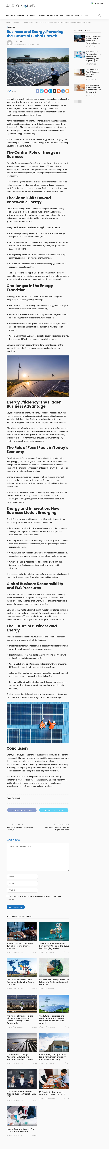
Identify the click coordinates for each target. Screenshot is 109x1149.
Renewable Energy (15, 15)
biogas (63, 556)
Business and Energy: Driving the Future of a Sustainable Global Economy (54, 982)
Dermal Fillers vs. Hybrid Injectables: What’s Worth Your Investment (93, 88)
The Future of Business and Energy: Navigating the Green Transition (20, 982)
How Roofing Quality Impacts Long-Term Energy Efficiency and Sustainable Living (52, 1057)
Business (31, 15)
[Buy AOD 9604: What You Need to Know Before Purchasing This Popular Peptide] (79, 54)
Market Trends (82, 15)
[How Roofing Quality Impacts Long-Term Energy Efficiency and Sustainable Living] (54, 1042)
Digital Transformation (50, 15)
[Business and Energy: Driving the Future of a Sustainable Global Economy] (54, 967)
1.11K (67, 1098)
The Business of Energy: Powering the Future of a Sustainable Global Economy (20, 1057)
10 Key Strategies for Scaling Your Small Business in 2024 (52, 1093)
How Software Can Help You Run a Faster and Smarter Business (20, 946)
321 (35, 952)
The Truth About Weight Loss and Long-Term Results (92, 73)
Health (69, 15)
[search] (99, 15)
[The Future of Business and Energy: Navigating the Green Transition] (22, 967)
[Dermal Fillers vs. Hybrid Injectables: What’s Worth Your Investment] (79, 87)
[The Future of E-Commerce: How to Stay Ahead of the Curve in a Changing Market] (54, 931)
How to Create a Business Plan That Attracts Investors (21, 1130)
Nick (10, 952)
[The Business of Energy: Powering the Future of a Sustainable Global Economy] (22, 1042)
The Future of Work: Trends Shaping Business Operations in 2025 (21, 1094)
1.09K (35, 1100)
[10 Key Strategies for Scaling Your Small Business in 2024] (54, 1079)
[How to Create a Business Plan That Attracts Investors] (22, 1116)
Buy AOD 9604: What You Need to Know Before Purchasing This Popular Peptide (93, 56)
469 (68, 1063)
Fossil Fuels (16, 798)
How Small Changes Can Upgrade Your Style (20, 828)
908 (35, 988)
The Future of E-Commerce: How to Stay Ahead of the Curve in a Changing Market (54, 946)
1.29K (67, 952)
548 (35, 1063)
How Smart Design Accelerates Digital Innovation (57, 828)
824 (35, 1135)
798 (68, 1027)
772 (68, 988)
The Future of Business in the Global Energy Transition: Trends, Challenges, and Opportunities (20, 1020)
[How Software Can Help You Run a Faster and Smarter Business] (22, 931)
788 (35, 1027)
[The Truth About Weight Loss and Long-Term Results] (79, 72)
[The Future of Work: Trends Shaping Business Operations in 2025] (22, 1079)
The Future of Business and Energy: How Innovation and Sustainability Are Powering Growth (52, 1020)
